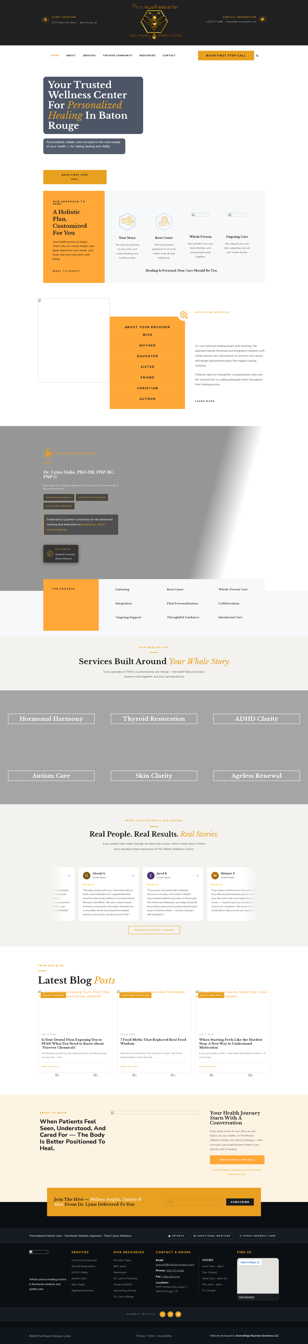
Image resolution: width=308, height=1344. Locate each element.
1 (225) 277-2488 (214, 21)
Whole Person (200, 236)
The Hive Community (117, 55)
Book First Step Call (226, 55)
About (71, 55)
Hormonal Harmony (51, 718)
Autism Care (51, 775)
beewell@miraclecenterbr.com (241, 21)
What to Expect (66, 271)
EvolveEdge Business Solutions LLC (257, 1335)
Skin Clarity (154, 775)
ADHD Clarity (256, 718)
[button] (257, 56)
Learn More (205, 401)
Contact (169, 55)
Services (89, 55)
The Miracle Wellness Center (54, 1336)
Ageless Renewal (256, 775)
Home (55, 55)
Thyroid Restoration (154, 718)
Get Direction (246, 1296)
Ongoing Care (237, 236)
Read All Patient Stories (154, 930)
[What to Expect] (83, 271)
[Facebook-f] (170, 1314)
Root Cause (164, 238)
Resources (147, 55)
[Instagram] (163, 1314)
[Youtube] (178, 1314)
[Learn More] (217, 401)
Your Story (127, 238)
